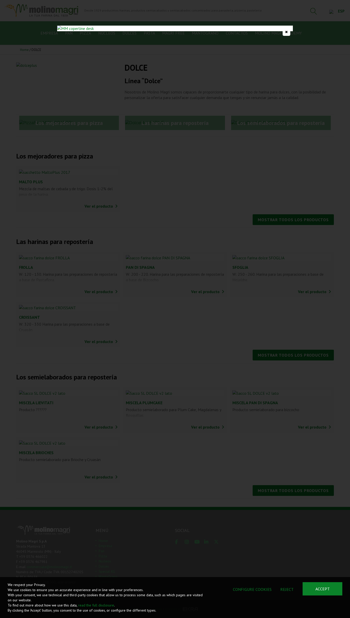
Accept (322, 588)
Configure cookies (252, 589)
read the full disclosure (96, 605)
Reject (287, 589)
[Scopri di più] (175, 28)
